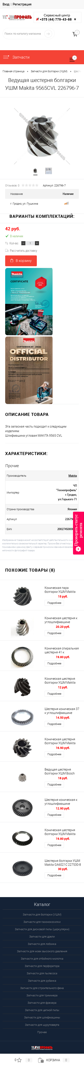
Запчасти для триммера (42, 995)
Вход (6, 4)
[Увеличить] (42, 136)
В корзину (24, 261)
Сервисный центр (58, 17)
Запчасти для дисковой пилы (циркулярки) (42, 929)
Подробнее (54, 602)
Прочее (42, 1032)
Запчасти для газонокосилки (42, 921)
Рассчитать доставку (23, 250)
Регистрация (22, 4)
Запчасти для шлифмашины (42, 1017)
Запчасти (21, 57)
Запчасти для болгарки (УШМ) (42, 914)
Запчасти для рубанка (42, 980)
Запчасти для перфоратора (42, 966)
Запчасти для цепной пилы (42, 1010)
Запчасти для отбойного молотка (42, 958)
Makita (72, 476)
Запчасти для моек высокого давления (42, 951)
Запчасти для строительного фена (42, 988)
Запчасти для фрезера (42, 1002)
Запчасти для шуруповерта (42, 1024)
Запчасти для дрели (42, 936)
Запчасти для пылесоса (42, 973)
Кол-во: (14, 243)
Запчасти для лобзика (42, 944)
